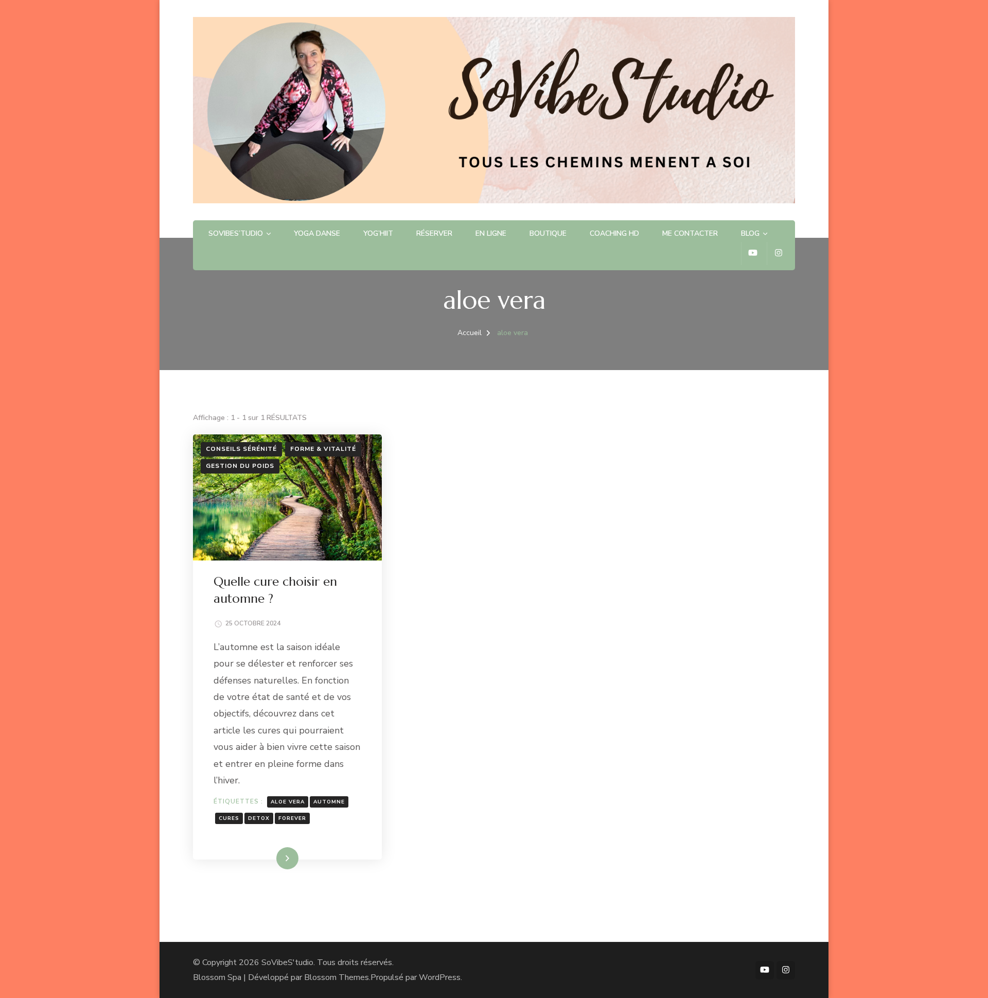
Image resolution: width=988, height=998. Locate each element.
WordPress (440, 977)
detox (259, 818)
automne (329, 802)
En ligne (490, 233)
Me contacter (690, 233)
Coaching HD (614, 233)
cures (229, 818)
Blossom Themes (336, 977)
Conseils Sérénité (241, 449)
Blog (750, 233)
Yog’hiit (378, 233)
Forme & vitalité (323, 449)
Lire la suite (269, 858)
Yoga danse (317, 233)
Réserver (434, 233)
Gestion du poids (240, 466)
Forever (292, 818)
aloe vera (288, 802)
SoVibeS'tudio (287, 962)
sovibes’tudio (235, 233)
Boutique (548, 233)
